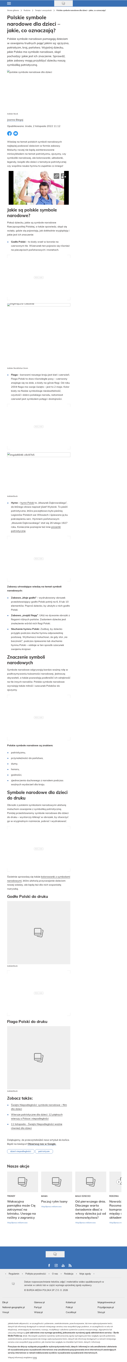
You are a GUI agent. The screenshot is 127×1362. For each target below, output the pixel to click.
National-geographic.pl (13, 1307)
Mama (44, 1196)
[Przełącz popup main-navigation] (9, 3)
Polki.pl (69, 1307)
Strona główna (13, 10)
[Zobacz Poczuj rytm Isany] (56, 1182)
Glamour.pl (39, 1302)
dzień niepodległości (20, 1151)
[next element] (118, 1207)
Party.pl (38, 1307)
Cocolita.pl (71, 1312)
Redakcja (68, 1273)
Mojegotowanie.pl (106, 1302)
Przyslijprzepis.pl (106, 1307)
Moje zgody (85, 1273)
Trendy (11, 1196)
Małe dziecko (83, 1196)
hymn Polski (27, 502)
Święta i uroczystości (43, 10)
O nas (55, 1273)
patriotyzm (44, 1151)
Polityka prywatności (35, 1273)
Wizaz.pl (38, 1312)
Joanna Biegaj (15, 119)
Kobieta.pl (71, 1302)
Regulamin (14, 1273)
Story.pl (101, 1312)
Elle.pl (5, 1302)
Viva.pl (5, 1312)
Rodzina (27, 10)
